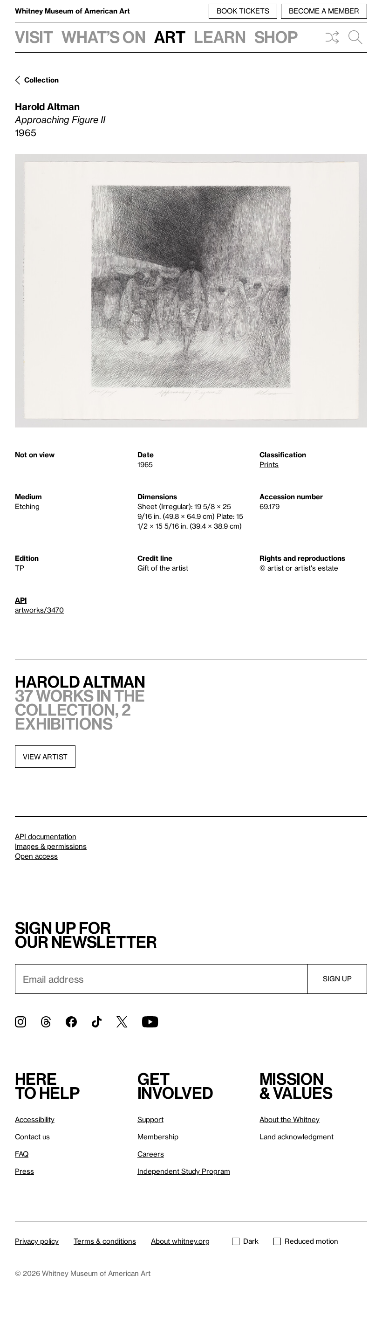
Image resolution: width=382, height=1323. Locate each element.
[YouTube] (150, 1022)
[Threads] (46, 1022)
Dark (251, 1241)
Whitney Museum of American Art (72, 11)
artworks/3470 (39, 610)
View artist (45, 756)
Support (150, 1119)
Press (24, 1171)
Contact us (32, 1136)
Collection (41, 80)
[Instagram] (20, 1022)
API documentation (45, 836)
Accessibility (35, 1119)
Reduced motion (311, 1241)
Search (355, 37)
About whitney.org (180, 1241)
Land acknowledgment (296, 1136)
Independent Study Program (183, 1171)
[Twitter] (122, 1022)
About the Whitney (289, 1119)
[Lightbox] (191, 290)
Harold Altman (47, 106)
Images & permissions (51, 846)
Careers (150, 1154)
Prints (269, 464)
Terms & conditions (105, 1241)
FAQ (21, 1154)
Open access (36, 856)
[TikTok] (96, 1022)
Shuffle (332, 37)
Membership (157, 1136)
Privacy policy (37, 1241)
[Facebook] (71, 1022)
